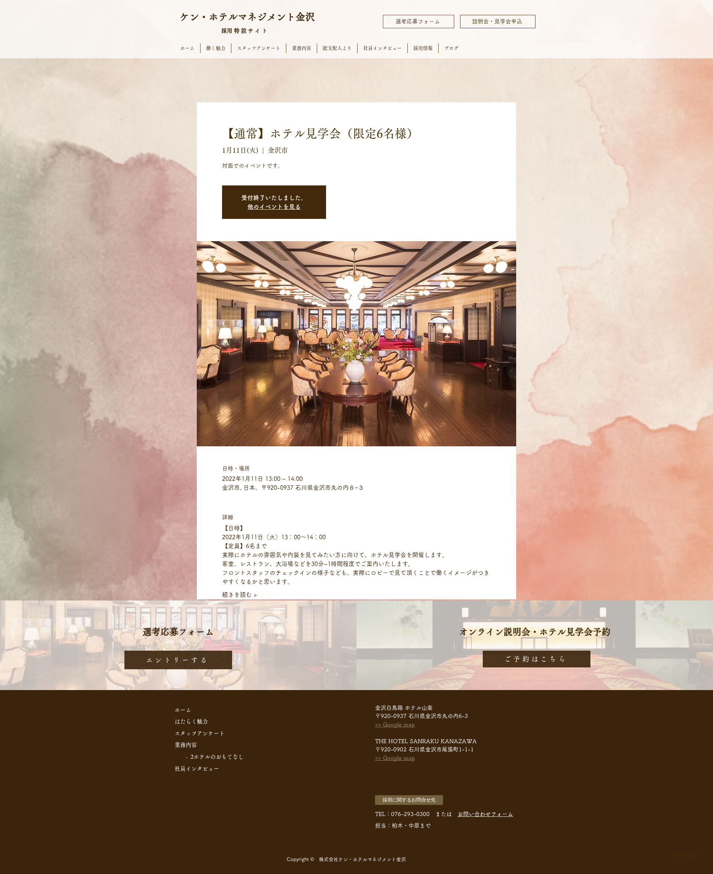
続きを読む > (239, 595)
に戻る (686, 855)
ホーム (183, 710)
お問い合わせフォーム (485, 814)
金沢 (305, 17)
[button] (409, 800)
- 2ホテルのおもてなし (215, 757)
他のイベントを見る (274, 207)
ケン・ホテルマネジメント (238, 17)
